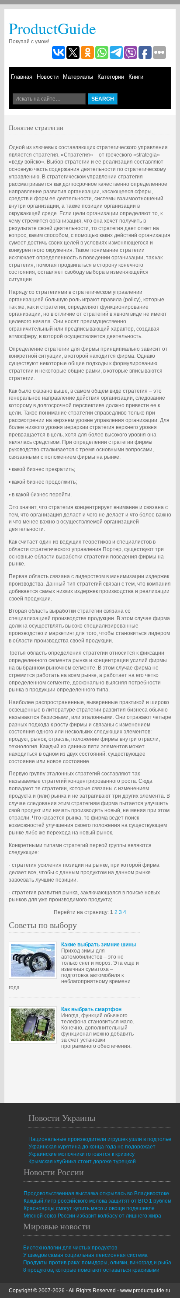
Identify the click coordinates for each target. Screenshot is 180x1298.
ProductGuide (52, 27)
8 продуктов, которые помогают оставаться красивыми (91, 1270)
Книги (135, 76)
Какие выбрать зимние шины (98, 945)
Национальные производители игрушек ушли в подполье (99, 1139)
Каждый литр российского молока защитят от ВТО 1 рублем (97, 1201)
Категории (110, 76)
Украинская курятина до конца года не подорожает (92, 1147)
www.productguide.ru (145, 1291)
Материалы (78, 76)
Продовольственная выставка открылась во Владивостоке (96, 1193)
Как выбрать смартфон (91, 1009)
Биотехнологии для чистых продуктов (70, 1248)
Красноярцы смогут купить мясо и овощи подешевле (89, 1208)
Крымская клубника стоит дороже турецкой (82, 1161)
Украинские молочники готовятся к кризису (81, 1154)
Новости (48, 76)
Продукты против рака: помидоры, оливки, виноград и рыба (97, 1263)
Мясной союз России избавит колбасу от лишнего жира (92, 1216)
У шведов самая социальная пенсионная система (85, 1255)
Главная (21, 76)
